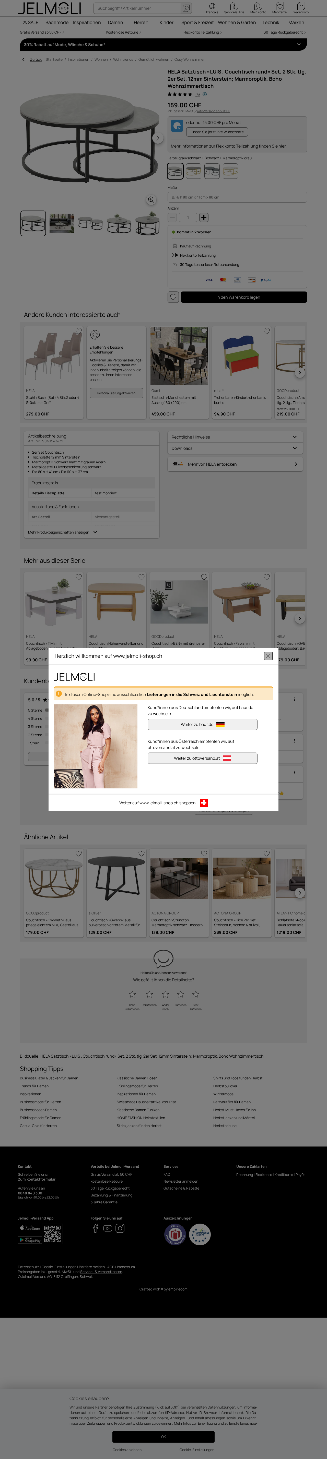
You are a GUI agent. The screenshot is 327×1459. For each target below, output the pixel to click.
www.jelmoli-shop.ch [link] (159, 803)
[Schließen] (268, 656)
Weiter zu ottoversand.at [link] (197, 758)
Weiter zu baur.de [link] (197, 724)
